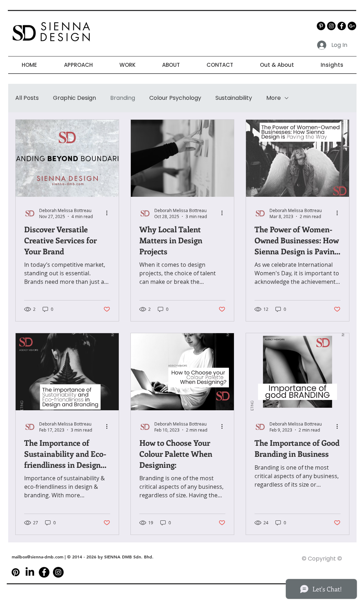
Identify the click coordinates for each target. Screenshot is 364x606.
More (273, 98)
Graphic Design (74, 98)
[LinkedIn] (30, 572)
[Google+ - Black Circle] (352, 26)
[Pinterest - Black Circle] (321, 26)
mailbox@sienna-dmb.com (37, 556)
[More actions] (109, 213)
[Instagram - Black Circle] (331, 26)
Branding (122, 98)
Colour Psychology (175, 98)
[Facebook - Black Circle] (341, 26)
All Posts (27, 98)
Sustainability (233, 98)
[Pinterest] (15, 572)
